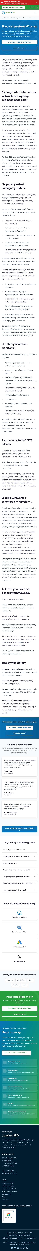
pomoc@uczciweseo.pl (9, 1173)
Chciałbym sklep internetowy (19, 42)
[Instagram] (21, 1248)
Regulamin (29, 1233)
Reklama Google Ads (8, 1186)
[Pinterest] (27, 1248)
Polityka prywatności (14, 1233)
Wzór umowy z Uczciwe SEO (12, 1238)
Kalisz (30, 980)
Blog (3, 1197)
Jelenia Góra (20, 980)
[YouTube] (33, 7)
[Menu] (35, 13)
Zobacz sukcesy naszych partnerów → (19, 829)
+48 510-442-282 (8, 1170)
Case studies (5, 1199)
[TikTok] (24, 1248)
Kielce (24, 985)
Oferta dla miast (8, 18)
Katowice (15, 985)
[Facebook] (30, 7)
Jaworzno (10, 980)
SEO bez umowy (6, 1194)
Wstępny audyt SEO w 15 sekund (13, 7)
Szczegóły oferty (19, 48)
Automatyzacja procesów (9, 1191)
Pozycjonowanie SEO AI (9, 1189)
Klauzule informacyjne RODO (19, 1235)
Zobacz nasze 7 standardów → (16, 1053)
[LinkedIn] (36, 7)
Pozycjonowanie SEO (8, 1183)
